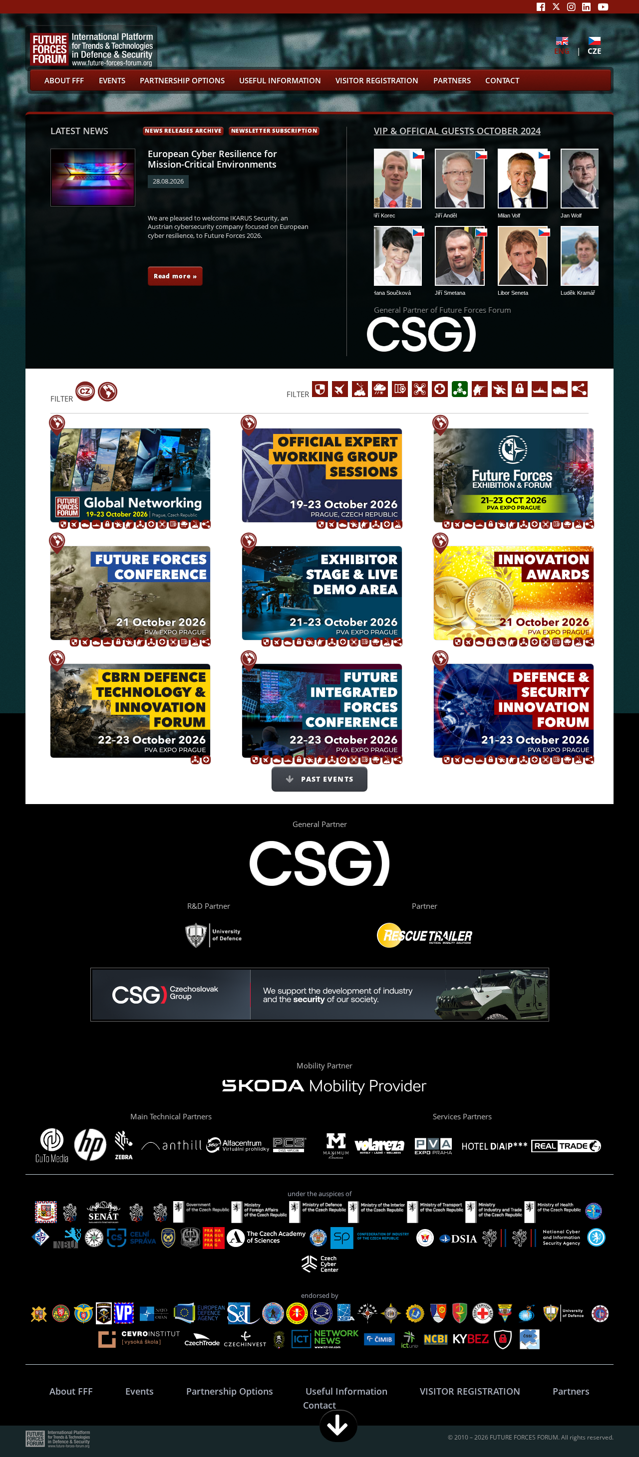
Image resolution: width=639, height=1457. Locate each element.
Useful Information (280, 80)
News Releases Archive (183, 130)
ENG (562, 50)
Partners (452, 80)
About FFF (64, 80)
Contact (502, 80)
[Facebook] (541, 6)
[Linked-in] (586, 6)
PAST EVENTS (326, 779)
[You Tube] (603, 6)
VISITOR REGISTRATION (376, 80)
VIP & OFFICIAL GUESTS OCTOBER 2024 (457, 131)
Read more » (175, 276)
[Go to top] (600, 1426)
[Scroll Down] (338, 1426)
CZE (594, 50)
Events (112, 80)
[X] (556, 6)
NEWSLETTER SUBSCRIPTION (274, 130)
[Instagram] (571, 6)
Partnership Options (182, 80)
